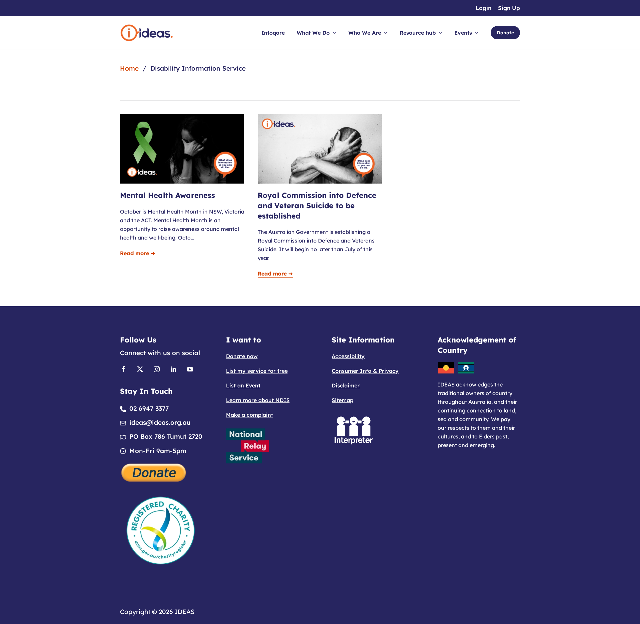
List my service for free (257, 370)
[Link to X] (140, 368)
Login (483, 7)
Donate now (242, 356)
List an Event (243, 385)
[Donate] (154, 471)
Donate (505, 33)
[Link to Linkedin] (173, 368)
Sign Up (509, 7)
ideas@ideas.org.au (160, 422)
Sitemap (342, 400)
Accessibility (348, 356)
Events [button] (463, 32)
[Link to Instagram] (156, 368)
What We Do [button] (313, 32)
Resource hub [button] (418, 32)
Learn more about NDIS (258, 400)
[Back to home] (146, 32)
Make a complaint (249, 414)
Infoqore (273, 32)
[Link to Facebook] (123, 368)
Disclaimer (346, 385)
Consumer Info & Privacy (365, 370)
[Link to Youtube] (190, 368)
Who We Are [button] (364, 32)
